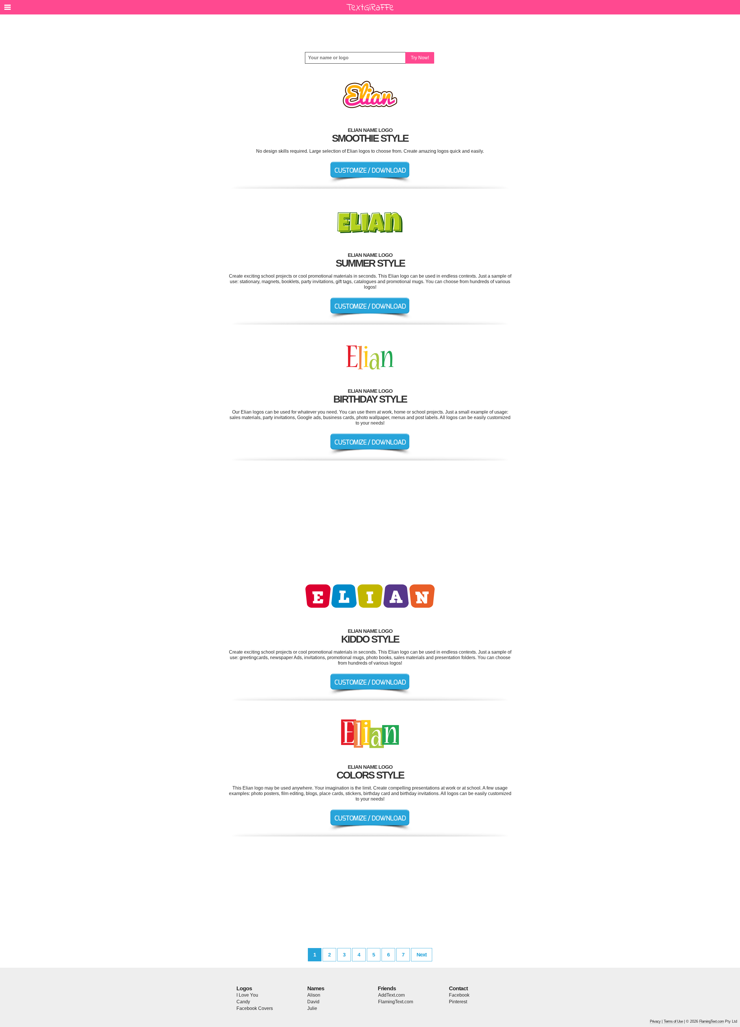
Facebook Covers (254, 1008)
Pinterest (458, 1001)
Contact (458, 988)
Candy (243, 1001)
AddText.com (391, 995)
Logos (244, 988)
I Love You (247, 995)
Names (315, 988)
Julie (312, 1008)
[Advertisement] (371, 29)
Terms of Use (673, 1021)
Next (422, 955)
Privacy (655, 1021)
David (313, 1001)
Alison (313, 995)
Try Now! (420, 57)
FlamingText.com (395, 1001)
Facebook (459, 995)
